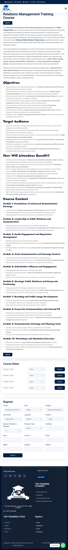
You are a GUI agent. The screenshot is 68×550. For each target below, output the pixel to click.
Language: (27, 415)
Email (5, 435)
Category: (48, 405)
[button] (65, 8)
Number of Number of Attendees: (10, 425)
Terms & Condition (58, 543)
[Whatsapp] (63, 545)
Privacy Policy (46, 543)
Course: (5, 405)
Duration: (48, 415)
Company (27, 445)
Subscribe (41, 477)
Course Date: (7, 415)
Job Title (27, 435)
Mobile (5, 445)
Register (59, 369)
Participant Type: (29, 424)
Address (48, 445)
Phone (47, 435)
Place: (26, 405)
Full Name (49, 424)
